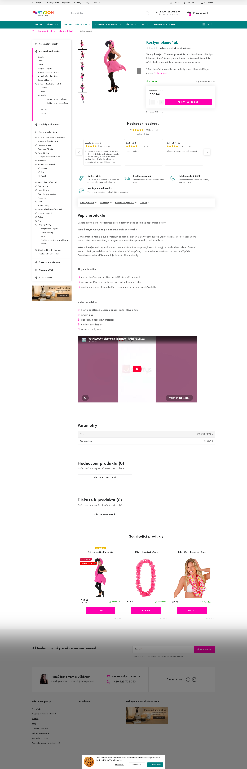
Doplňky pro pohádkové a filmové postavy (54, 242)
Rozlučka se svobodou (47, 194)
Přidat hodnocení (105, 477)
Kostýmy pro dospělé (49, 228)
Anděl (43, 176)
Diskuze (143, 202)
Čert (43, 172)
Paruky (43, 236)
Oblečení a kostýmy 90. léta (49, 156)
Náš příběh (36, 2)
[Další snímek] (139, 71)
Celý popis (160, 73)
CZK (175, 2)
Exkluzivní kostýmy (45, 80)
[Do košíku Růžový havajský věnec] (146, 610)
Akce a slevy (45, 277)
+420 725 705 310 (169, 12)
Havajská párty (44, 190)
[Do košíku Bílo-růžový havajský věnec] (192, 610)
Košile (43, 95)
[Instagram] (194, 679)
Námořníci (42, 198)
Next (207, 152)
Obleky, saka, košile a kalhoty (50, 84)
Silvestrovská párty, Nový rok (49, 250)
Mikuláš (44, 168)
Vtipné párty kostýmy (48, 76)
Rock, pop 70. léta (45, 149)
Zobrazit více (143, 133)
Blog (87, 2)
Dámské (41, 57)
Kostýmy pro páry (45, 68)
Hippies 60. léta (44, 145)
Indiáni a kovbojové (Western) (50, 209)
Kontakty (77, 2)
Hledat (147, 13)
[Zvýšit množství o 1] (161, 102)
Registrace (208, 2)
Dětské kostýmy (47, 232)
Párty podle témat (48, 132)
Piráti (40, 201)
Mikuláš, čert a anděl (46, 164)
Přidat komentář (104, 514)
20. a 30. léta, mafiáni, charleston (51, 137)
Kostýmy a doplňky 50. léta (49, 141)
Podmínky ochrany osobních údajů (46, 743)
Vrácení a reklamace (40, 733)
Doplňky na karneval (49, 124)
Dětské (40, 64)
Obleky (44, 87)
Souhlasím (156, 764)
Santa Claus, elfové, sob (47, 182)
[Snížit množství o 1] (153, 102)
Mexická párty (43, 205)
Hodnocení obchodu (143, 123)
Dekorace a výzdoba (49, 262)
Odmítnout (137, 764)
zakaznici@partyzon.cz (126, 676)
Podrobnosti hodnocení (182, 48)
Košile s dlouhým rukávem (57, 103)
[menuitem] (46, 25)
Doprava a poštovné (40, 728)
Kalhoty (44, 109)
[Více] (207, 25)
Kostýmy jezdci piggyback (48, 72)
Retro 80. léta (43, 153)
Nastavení (119, 764)
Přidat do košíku (188, 102)
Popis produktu (87, 202)
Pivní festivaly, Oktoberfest (48, 254)
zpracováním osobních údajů (171, 656)
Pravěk (40, 221)
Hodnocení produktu (124, 202)
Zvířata (40, 217)
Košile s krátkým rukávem (57, 99)
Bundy (43, 113)
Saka (43, 91)
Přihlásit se (204, 649)
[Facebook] (188, 679)
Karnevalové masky (49, 43)
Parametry (104, 202)
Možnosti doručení (207, 81)
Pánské (40, 60)
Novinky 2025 (46, 269)
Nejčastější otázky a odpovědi (58, 2)
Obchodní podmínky (40, 738)
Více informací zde (115, 760)
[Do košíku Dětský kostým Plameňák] (100, 610)
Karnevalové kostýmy (50, 51)
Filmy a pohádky (44, 225)
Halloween (42, 160)
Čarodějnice (43, 186)
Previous (79, 152)
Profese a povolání (45, 213)
